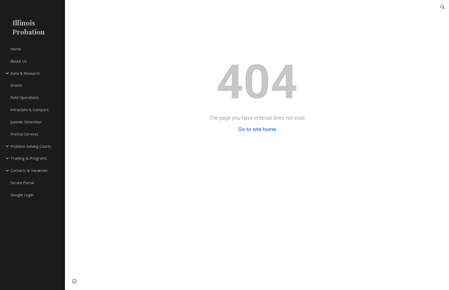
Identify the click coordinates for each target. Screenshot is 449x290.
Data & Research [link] (25, 73)
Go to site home (257, 129)
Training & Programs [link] (28, 158)
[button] (443, 7)
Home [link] (15, 48)
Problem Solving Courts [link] (30, 146)
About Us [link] (18, 61)
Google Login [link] (22, 194)
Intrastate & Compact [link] (29, 109)
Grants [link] (16, 85)
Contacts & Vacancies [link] (29, 170)
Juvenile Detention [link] (26, 121)
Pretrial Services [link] (24, 134)
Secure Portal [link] (22, 182)
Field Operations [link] (24, 97)
